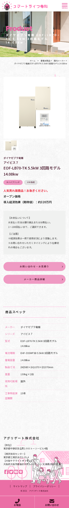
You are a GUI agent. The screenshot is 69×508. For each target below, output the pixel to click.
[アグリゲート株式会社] (25, 5)
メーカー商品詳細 (34, 279)
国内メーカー (59, 60)
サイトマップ (20, 486)
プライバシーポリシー (44, 486)
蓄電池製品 (45, 60)
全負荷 (32, 182)
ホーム (32, 60)
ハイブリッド (14, 182)
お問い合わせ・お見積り (34, 266)
